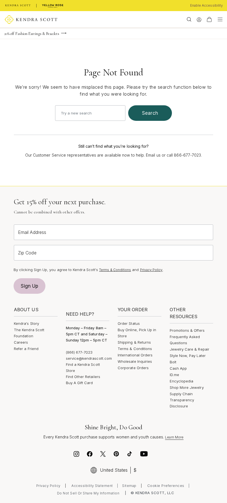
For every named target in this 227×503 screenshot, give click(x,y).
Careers (21, 342)
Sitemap (129, 486)
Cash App (178, 368)
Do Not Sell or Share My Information (88, 493)
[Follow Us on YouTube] (144, 454)
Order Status (129, 323)
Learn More (174, 437)
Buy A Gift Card (79, 383)
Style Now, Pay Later (188, 355)
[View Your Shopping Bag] (209, 19)
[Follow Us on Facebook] (89, 454)
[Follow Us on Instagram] (76, 454)
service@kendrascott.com (89, 358)
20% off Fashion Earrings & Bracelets (32, 33)
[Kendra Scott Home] (18, 5)
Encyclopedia (182, 381)
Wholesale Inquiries (135, 361)
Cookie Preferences (165, 485)
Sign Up (29, 286)
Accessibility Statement (92, 486)
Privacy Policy (151, 270)
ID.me (174, 374)
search (150, 113)
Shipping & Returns (134, 342)
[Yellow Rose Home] (52, 5)
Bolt (173, 362)
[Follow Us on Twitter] (103, 454)
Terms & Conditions (115, 270)
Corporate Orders (133, 368)
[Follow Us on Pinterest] (116, 454)
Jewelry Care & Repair (189, 349)
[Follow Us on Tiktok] (129, 454)
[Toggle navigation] (219, 19)
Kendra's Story (26, 323)
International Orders (135, 355)
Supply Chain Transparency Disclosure (182, 400)
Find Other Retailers (83, 376)
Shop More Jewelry (187, 387)
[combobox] (90, 113)
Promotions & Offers (187, 330)
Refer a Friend (26, 348)
